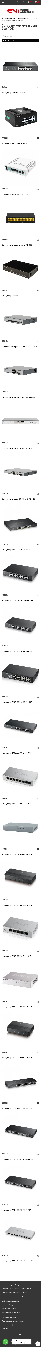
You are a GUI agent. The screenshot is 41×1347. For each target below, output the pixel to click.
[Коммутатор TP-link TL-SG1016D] (20, 65)
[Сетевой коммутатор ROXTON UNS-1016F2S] (20, 421)
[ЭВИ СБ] (20, 10)
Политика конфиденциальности (14, 1325)
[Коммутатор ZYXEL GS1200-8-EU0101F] (20, 776)
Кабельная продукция (10, 1301)
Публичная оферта (9, 1317)
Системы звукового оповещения (14, 1296)
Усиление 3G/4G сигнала (11, 1312)
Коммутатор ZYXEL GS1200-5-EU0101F (16, 956)
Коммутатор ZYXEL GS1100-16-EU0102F (17, 702)
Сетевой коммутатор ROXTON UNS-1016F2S (18, 448)
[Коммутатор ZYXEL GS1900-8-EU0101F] (20, 726)
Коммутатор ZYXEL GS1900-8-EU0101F (16, 753)
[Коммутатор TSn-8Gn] (20, 268)
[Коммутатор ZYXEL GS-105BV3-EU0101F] (20, 980)
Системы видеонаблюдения (12, 1285)
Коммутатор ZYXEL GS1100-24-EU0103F (17, 550)
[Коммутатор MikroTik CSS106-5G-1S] (20, 167)
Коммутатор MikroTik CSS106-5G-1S (15, 194)
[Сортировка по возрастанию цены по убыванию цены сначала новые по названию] (20, 36)
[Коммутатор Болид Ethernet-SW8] (20, 116)
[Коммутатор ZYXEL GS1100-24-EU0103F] (20, 522)
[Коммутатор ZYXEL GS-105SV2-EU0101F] (20, 1030)
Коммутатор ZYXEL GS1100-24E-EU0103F (17, 600)
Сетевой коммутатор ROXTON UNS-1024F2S (18, 499)
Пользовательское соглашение (13, 1321)
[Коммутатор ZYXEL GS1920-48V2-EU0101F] (20, 1132)
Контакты (5, 1328)
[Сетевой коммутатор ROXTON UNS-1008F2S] (20, 370)
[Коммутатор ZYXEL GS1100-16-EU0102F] (20, 675)
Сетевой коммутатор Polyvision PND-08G (17, 245)
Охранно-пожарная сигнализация (14, 1292)
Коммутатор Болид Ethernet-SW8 (14, 143)
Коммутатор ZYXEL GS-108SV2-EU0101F (17, 905)
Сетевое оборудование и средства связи (21, 18)
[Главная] (3, 18)
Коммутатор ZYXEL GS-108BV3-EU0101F (17, 854)
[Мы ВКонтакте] (20, 1334)
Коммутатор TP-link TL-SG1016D (14, 93)
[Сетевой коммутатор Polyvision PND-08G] (20, 218)
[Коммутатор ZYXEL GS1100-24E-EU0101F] (20, 624)
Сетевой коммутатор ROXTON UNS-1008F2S (18, 397)
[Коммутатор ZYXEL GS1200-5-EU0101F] (20, 929)
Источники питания (9, 1308)
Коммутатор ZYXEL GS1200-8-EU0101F (16, 804)
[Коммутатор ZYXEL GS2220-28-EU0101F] (20, 1081)
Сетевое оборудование (10, 1305)
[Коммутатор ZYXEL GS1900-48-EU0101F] (20, 1183)
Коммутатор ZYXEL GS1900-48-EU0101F (17, 1210)
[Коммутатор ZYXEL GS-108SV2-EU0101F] (20, 878)
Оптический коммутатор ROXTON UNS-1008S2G (20, 347)
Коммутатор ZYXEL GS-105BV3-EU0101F (17, 1007)
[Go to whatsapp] (5, 1342)
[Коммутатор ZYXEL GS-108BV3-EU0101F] (20, 827)
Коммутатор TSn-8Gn (10, 296)
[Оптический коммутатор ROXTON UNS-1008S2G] (20, 319)
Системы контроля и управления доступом (18, 1288)
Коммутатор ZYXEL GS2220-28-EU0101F (17, 1108)
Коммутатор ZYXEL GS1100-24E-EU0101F (17, 651)
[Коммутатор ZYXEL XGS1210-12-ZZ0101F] (20, 1234)
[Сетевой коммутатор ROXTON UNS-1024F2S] (20, 472)
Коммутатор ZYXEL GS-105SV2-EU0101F (17, 1058)
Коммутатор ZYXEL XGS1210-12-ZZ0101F (17, 1261)
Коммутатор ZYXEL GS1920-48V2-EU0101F (18, 1159)
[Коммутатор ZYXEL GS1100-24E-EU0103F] (20, 573)
